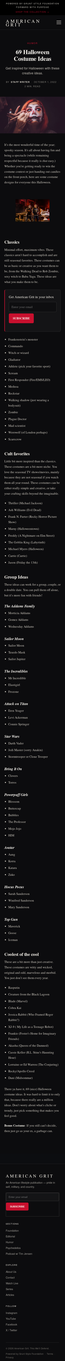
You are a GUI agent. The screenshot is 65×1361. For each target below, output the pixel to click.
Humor (10, 1242)
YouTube (11, 1318)
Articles (10, 1295)
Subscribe (21, 318)
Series (9, 1289)
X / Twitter (11, 1330)
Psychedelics (13, 1248)
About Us (11, 1271)
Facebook (11, 1324)
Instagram (11, 1313)
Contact (10, 1277)
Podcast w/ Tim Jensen (19, 1253)
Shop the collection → (32, 11)
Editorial (10, 1236)
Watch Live (12, 1283)
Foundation (12, 1230)
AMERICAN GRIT (23, 22)
